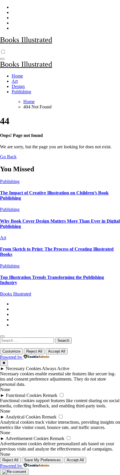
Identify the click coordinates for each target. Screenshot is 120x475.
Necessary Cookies (23, 368)
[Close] (2, 336)
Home (17, 75)
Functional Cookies (24, 395)
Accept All (56, 351)
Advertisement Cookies (27, 438)
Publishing (21, 91)
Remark (50, 395)
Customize (11, 351)
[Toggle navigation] (2, 59)
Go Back (8, 156)
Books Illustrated (26, 40)
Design (18, 86)
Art (15, 81)
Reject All (34, 351)
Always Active (55, 368)
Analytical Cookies (23, 416)
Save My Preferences (42, 460)
